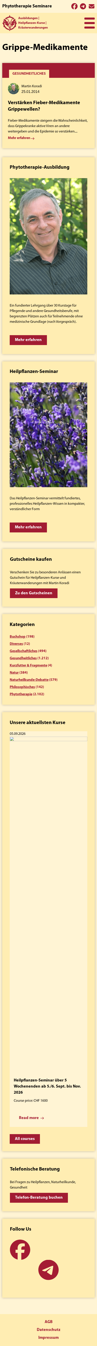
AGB (49, 1322)
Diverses (16, 644)
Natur (14, 673)
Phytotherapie (21, 694)
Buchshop (17, 637)
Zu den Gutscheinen (33, 593)
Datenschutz (48, 1330)
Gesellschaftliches (23, 651)
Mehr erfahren (28, 340)
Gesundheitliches (23, 658)
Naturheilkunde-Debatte (29, 680)
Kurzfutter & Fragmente (28, 665)
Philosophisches (22, 687)
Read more (29, 1118)
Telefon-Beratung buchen (39, 1198)
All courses (25, 1139)
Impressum (48, 1338)
